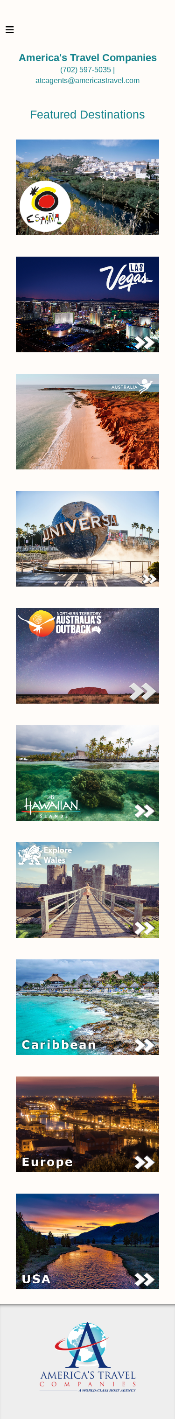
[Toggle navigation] (9, 32)
